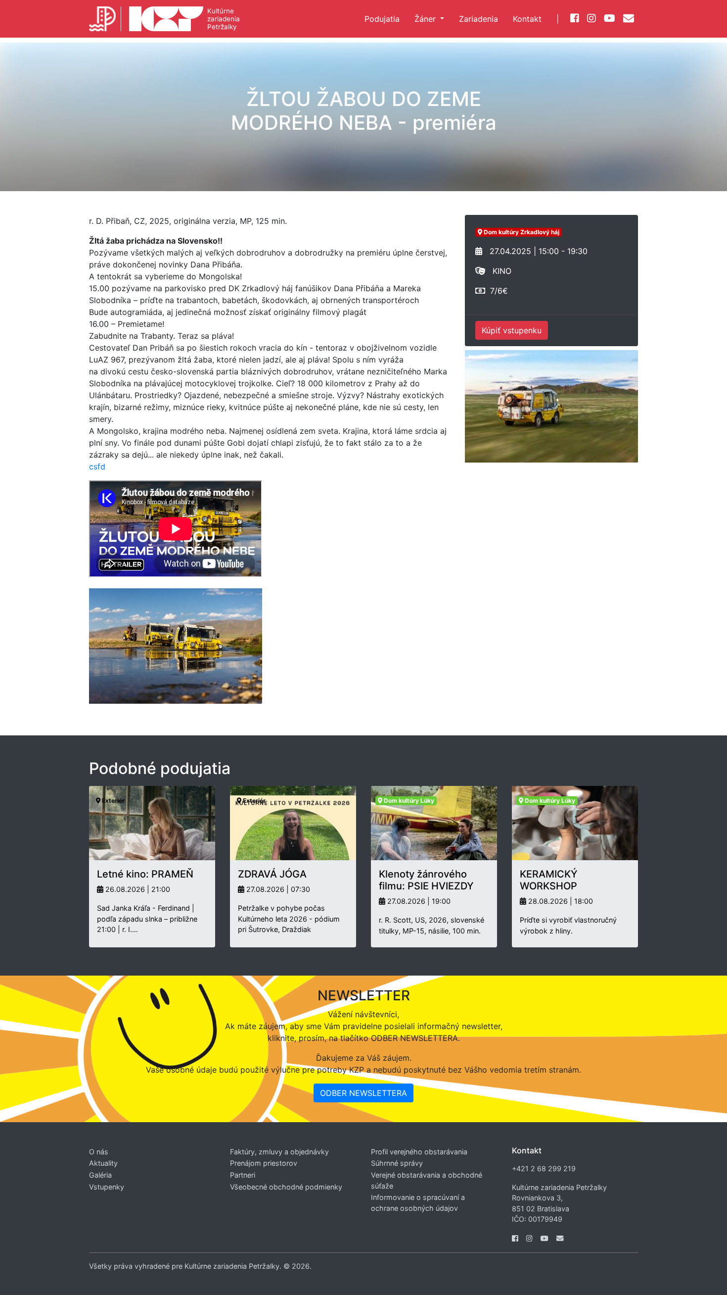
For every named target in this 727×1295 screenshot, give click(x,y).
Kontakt (527, 19)
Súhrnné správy (397, 1163)
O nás (98, 1151)
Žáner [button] (426, 19)
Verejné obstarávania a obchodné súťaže (426, 1180)
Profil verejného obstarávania (419, 1151)
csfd (97, 466)
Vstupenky (106, 1187)
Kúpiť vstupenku (512, 330)
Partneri (242, 1175)
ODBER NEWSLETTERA (363, 1093)
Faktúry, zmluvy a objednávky (279, 1151)
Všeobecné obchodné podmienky (286, 1187)
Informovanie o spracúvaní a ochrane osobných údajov (418, 1202)
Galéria (100, 1175)
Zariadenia (478, 19)
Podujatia (382, 19)
